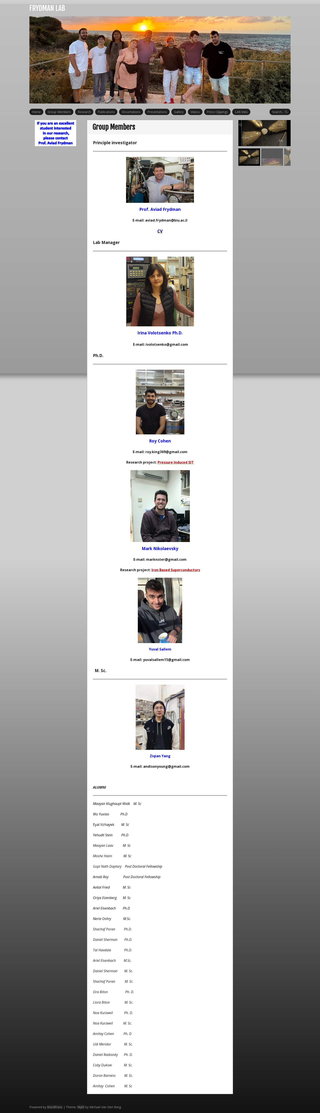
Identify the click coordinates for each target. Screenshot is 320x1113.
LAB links (241, 112)
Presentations (157, 112)
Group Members (59, 112)
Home (36, 112)
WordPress (54, 1107)
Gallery (179, 112)
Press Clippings (217, 112)
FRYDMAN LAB (47, 8)
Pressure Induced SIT (176, 462)
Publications (106, 112)
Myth (80, 1107)
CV (160, 231)
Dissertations (131, 112)
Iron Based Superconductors (176, 570)
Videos (195, 112)
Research (84, 112)
